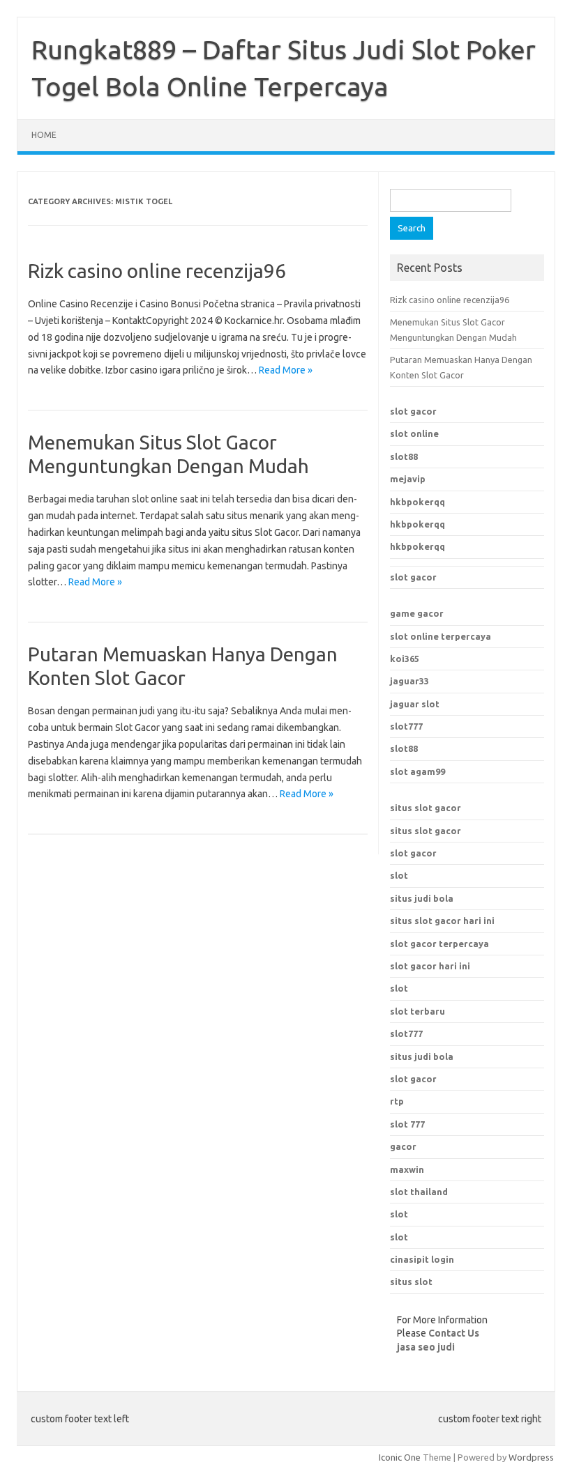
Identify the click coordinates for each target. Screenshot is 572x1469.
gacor (403, 1146)
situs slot (411, 1281)
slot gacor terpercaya (439, 943)
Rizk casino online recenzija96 (157, 271)
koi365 (404, 658)
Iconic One (400, 1457)
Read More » (286, 370)
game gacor (417, 613)
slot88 (404, 456)
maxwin (407, 1169)
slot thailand (419, 1192)
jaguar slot (414, 704)
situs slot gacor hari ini (442, 920)
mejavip (408, 479)
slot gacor (413, 411)
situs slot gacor (425, 808)
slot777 (406, 726)
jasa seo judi (426, 1347)
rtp (397, 1101)
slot (399, 875)
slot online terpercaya (440, 636)
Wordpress (531, 1457)
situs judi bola (421, 898)
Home (44, 134)
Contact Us (453, 1333)
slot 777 (407, 1124)
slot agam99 (417, 771)
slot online (414, 433)
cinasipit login (422, 1259)
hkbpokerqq (417, 502)
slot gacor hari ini (430, 966)
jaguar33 (409, 681)
